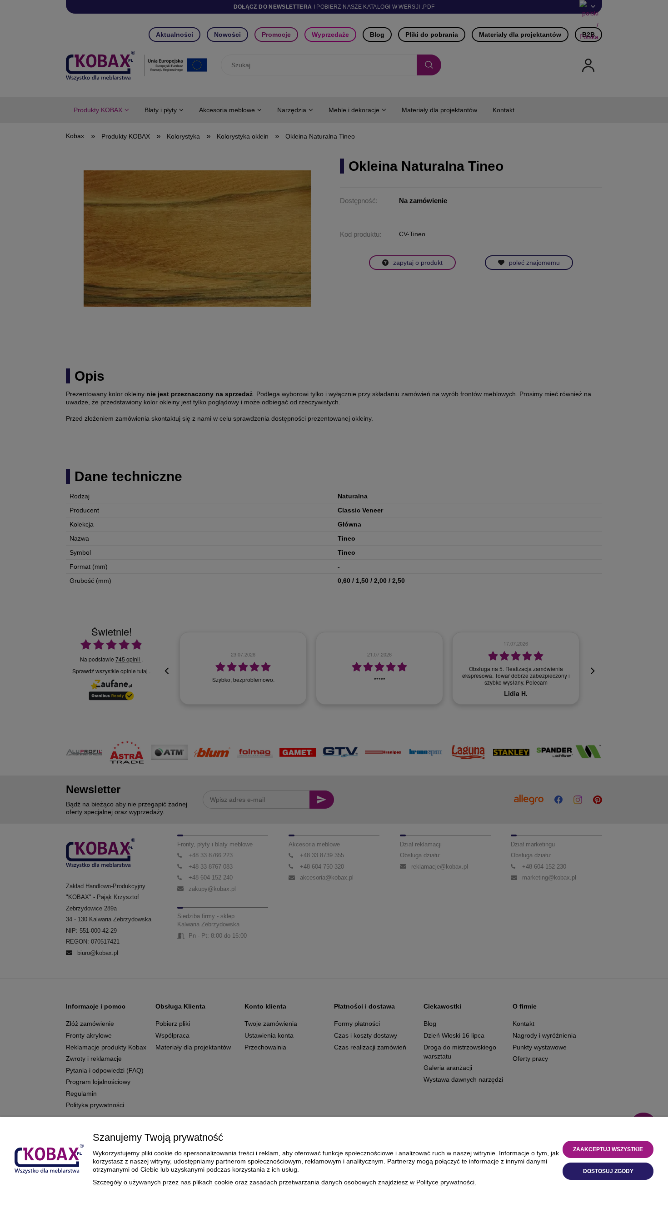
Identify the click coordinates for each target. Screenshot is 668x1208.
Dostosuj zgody (608, 1171)
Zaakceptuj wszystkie (608, 1149)
